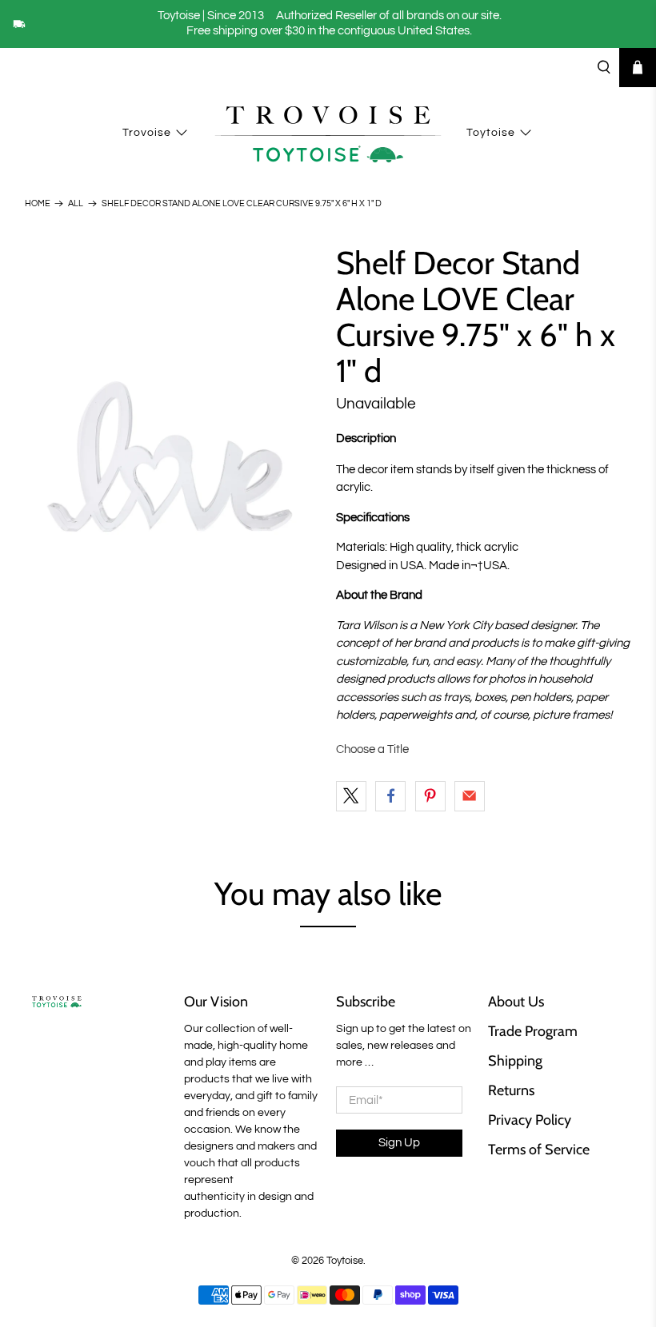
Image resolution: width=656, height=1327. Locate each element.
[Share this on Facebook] (390, 796)
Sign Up (399, 1143)
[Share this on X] (351, 796)
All (75, 203)
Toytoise (490, 132)
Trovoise (146, 132)
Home (37, 203)
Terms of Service (539, 1149)
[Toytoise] (328, 133)
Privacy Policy (529, 1120)
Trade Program (533, 1031)
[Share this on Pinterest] (430, 796)
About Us (516, 1001)
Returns (511, 1090)
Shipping (515, 1061)
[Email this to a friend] (469, 796)
